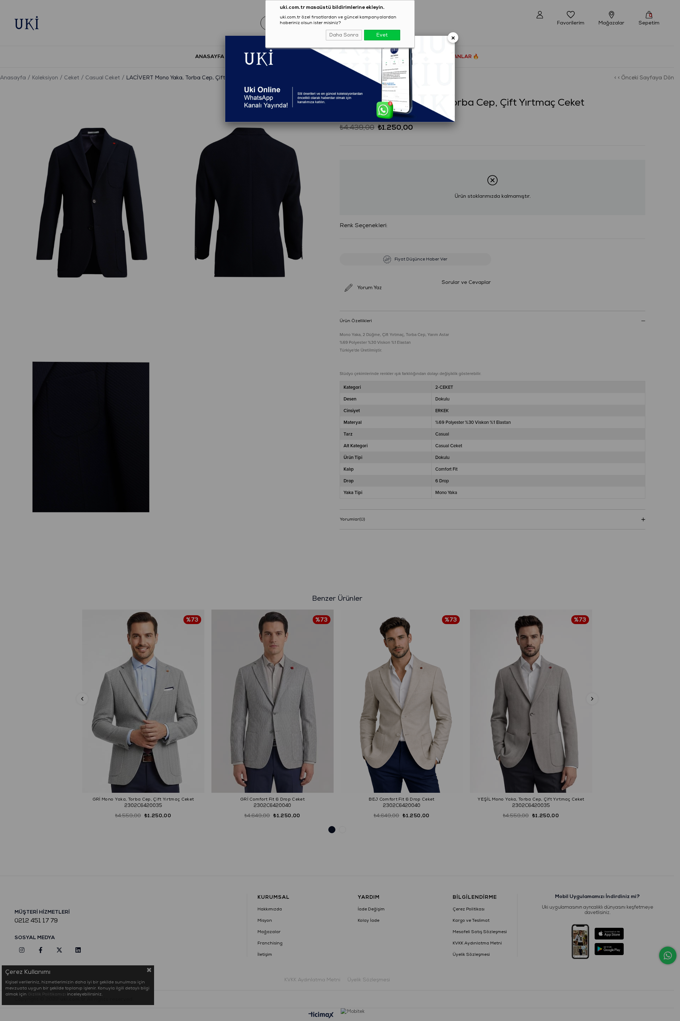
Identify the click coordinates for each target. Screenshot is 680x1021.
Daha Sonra (343, 35)
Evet (382, 35)
